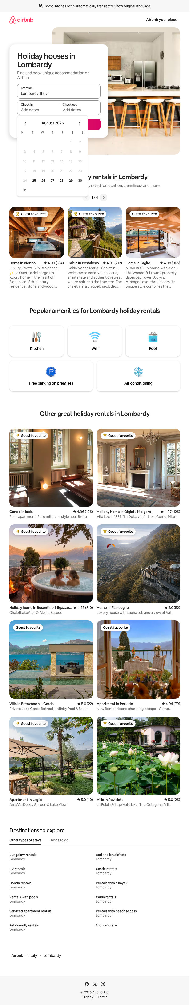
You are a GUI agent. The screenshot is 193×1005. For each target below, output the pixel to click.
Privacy (87, 997)
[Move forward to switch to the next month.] (79, 123)
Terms (102, 997)
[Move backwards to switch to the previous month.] (25, 123)
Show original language (132, 6)
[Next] (103, 197)
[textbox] (38, 110)
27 (52, 180)
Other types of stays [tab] (25, 840)
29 (71, 180)
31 (25, 190)
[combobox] (59, 93)
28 (62, 180)
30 (80, 180)
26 (43, 180)
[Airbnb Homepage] (21, 19)
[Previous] (86, 197)
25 (34, 180)
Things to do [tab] (58, 840)
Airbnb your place (161, 19)
